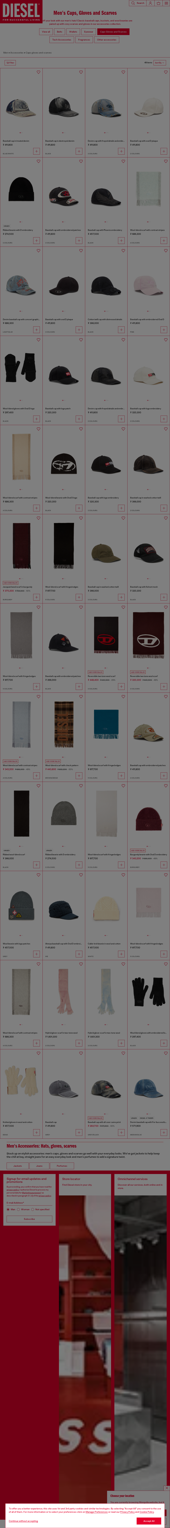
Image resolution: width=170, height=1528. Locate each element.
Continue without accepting (23, 1521)
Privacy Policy (127, 1512)
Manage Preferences (97, 1512)
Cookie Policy (147, 1512)
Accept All (148, 1521)
